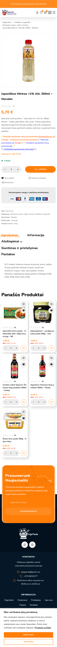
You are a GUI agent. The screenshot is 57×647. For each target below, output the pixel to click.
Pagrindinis (7, 22)
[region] (28, 627)
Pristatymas (36, 600)
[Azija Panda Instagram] (32, 545)
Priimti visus (28, 635)
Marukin (14, 217)
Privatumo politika (43, 627)
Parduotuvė (22, 600)
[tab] (9, 235)
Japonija (14, 220)
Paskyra (22, 605)
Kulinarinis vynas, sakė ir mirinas (15, 25)
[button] (52, 37)
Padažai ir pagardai (22, 22)
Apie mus (49, 600)
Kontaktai (34, 605)
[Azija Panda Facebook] (24, 545)
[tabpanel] (28, 271)
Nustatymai (28, 642)
